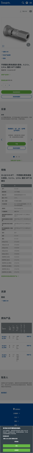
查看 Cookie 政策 (7, 438)
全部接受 (17, 450)
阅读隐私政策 (6, 436)
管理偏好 (17, 441)
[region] (16, 439)
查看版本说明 (14, 438)
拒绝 (16, 446)
